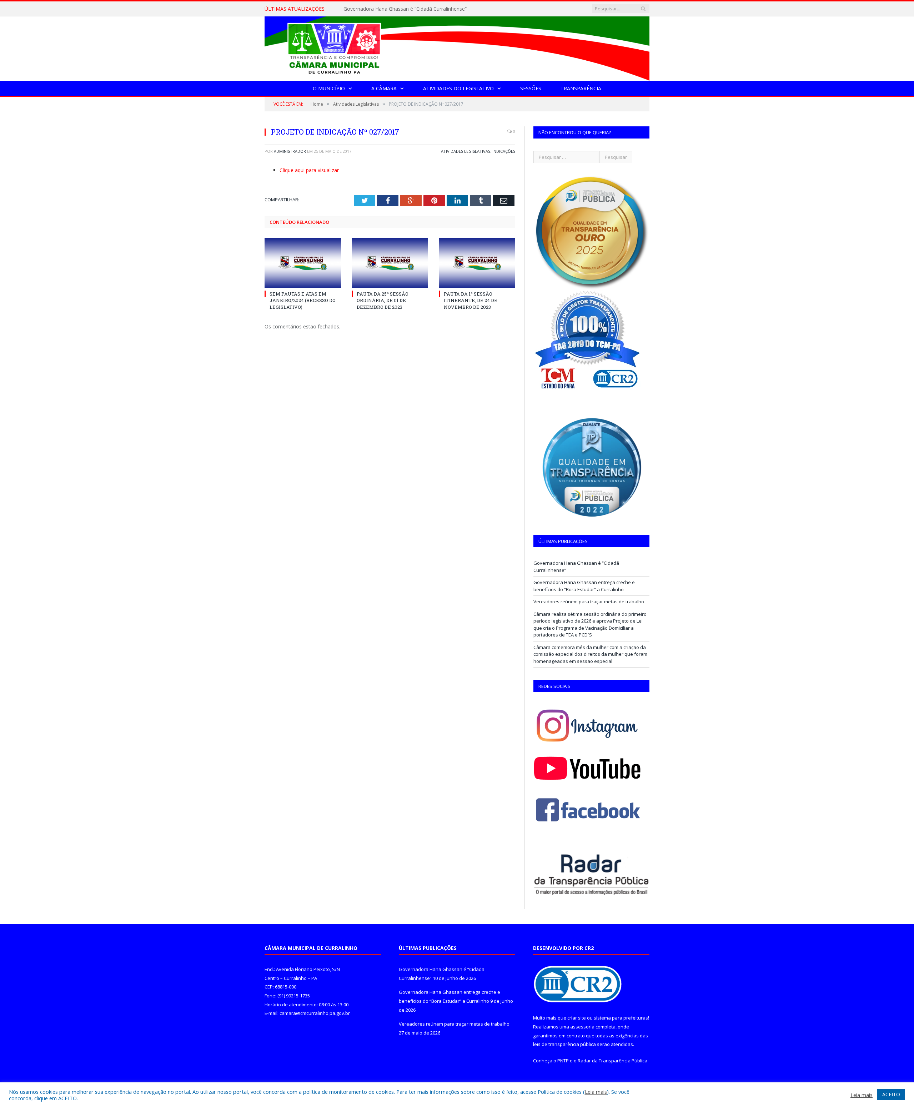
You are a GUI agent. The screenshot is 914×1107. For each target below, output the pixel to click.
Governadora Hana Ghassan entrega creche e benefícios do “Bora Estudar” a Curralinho (425, 9)
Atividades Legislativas (465, 151)
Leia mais (596, 1091)
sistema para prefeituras (621, 1018)
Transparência (581, 88)
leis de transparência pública (564, 1044)
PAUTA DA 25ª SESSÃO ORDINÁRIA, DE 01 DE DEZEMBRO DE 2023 (382, 300)
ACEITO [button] (891, 1094)
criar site (576, 1018)
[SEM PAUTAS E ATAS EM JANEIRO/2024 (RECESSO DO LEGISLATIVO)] (303, 263)
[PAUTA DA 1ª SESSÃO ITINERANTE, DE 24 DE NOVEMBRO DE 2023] (477, 263)
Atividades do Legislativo (458, 88)
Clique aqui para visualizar (309, 170)
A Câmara (384, 88)
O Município (329, 88)
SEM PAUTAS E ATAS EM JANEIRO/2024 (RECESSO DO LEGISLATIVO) (303, 300)
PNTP (563, 1060)
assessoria (582, 1026)
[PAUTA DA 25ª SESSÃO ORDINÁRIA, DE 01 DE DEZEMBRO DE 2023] (390, 263)
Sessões (530, 88)
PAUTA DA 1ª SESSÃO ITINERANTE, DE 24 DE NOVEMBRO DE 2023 (470, 300)
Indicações (503, 151)
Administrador (290, 151)
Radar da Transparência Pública (612, 1060)
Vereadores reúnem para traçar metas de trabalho (588, 601)
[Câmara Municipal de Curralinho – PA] (457, 47)
